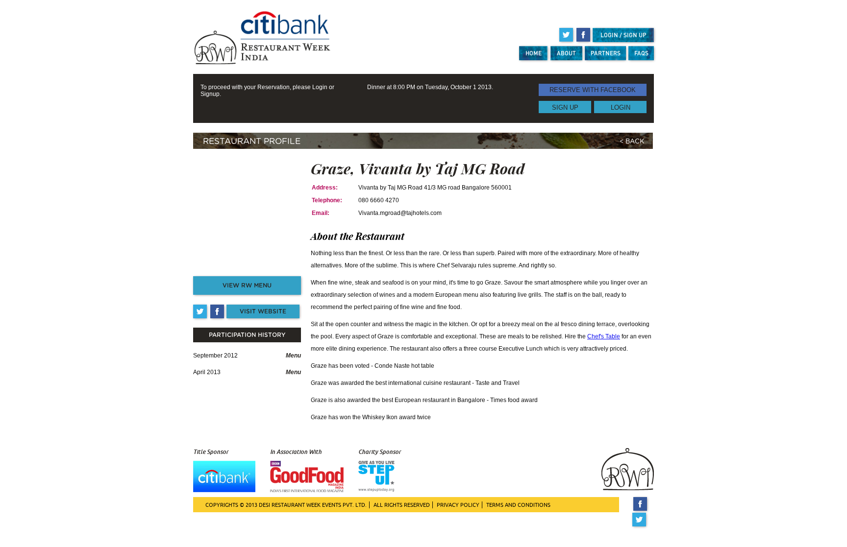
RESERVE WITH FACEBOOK (592, 90)
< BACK (632, 142)
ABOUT (566, 53)
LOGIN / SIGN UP (623, 35)
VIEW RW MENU (247, 285)
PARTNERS (606, 53)
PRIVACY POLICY (458, 504)
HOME (533, 53)
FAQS (641, 53)
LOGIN (620, 107)
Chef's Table (603, 336)
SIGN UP (565, 107)
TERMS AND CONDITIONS (518, 504)
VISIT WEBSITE (263, 311)
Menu (293, 355)
